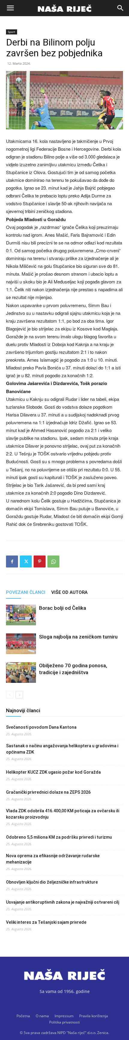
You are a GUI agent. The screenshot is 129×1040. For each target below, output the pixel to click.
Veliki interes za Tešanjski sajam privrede (46, 922)
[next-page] (19, 694)
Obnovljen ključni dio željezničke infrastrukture (52, 882)
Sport (11, 32)
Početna (23, 1015)
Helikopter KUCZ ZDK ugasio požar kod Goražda (53, 772)
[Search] (120, 8)
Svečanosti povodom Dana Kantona (41, 727)
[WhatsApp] (53, 561)
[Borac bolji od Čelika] (21, 615)
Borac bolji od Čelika (62, 608)
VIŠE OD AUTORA (69, 592)
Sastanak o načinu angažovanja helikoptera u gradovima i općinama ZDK (62, 748)
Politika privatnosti (64, 1022)
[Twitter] (26, 561)
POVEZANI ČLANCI (25, 592)
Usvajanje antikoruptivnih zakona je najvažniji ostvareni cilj (62, 902)
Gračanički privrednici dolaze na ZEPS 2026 (48, 792)
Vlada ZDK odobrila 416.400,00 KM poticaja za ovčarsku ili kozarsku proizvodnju (62, 813)
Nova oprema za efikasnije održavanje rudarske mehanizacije (53, 858)
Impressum (64, 1015)
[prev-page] (10, 694)
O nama (42, 1015)
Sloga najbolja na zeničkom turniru (78, 637)
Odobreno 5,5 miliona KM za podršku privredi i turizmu (59, 837)
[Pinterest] (40, 561)
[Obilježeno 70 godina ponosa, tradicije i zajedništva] (21, 672)
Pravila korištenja (93, 1015)
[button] (10, 8)
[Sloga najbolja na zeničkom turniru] (21, 643)
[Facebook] (12, 561)
